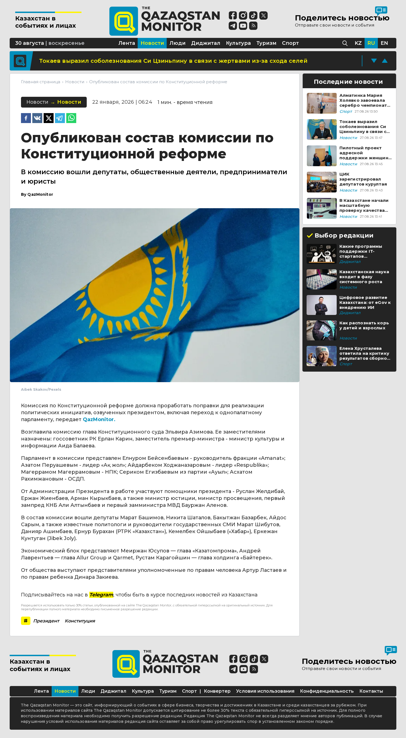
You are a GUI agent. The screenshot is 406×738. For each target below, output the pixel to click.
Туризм (167, 691)
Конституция (80, 621)
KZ (358, 43)
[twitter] (49, 118)
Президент (46, 621)
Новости (65, 691)
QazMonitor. (99, 419)
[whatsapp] (71, 118)
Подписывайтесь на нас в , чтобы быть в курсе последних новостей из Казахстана (139, 595)
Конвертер (217, 691)
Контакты (371, 691)
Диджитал (113, 691)
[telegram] (60, 118)
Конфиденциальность (327, 691)
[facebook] (26, 118)
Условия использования (265, 691)
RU (371, 43)
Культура (143, 691)
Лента (41, 691)
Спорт (189, 691)
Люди (88, 691)
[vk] (37, 118)
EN (384, 43)
